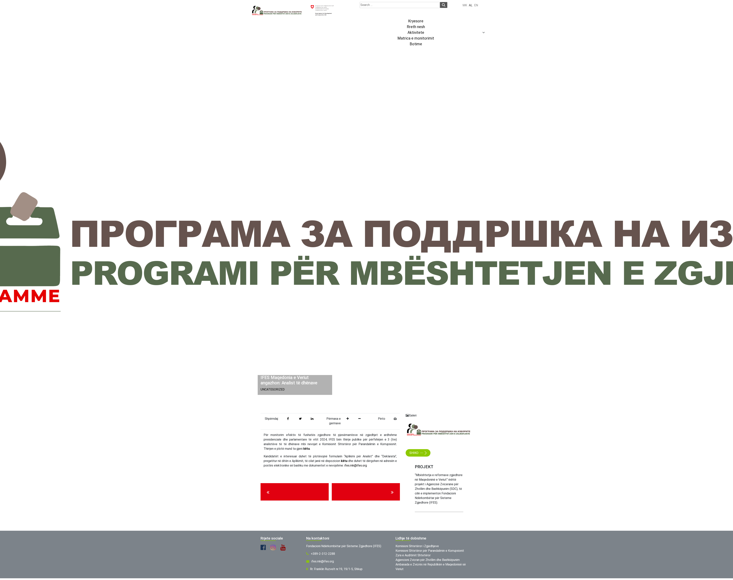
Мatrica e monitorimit (415, 38)
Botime (416, 44)
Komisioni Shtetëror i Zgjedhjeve (417, 546)
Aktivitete (416, 32)
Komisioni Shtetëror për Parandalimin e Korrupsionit (430, 550)
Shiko (414, 453)
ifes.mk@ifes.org (355, 465)
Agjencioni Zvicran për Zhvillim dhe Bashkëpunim (428, 560)
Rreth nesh (416, 26)
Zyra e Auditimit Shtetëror (413, 555)
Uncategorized (273, 389)
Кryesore (415, 21)
